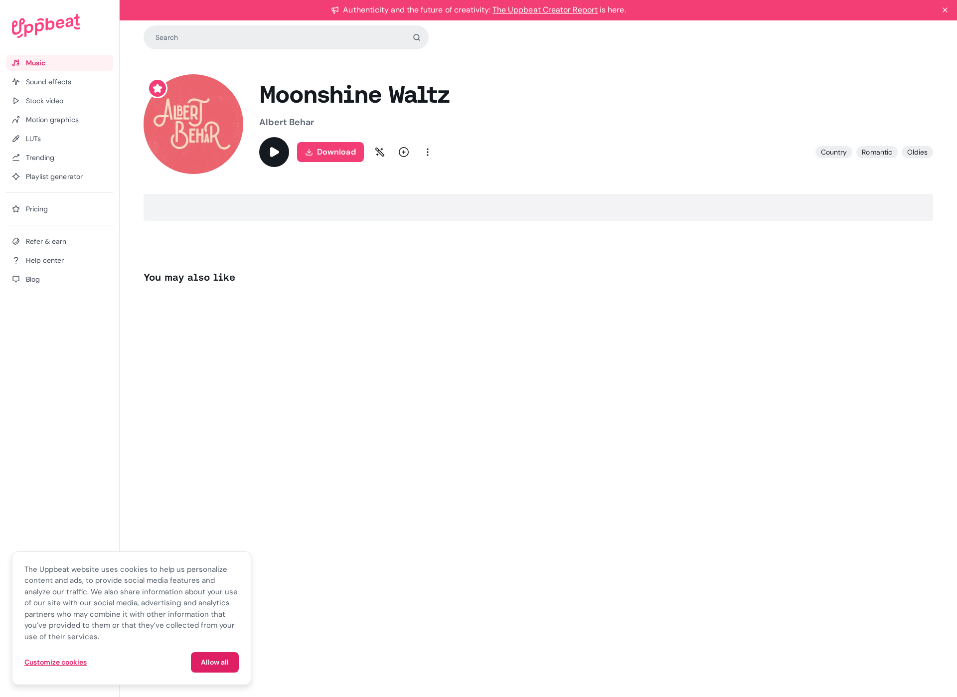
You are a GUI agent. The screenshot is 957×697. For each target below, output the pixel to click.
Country (834, 152)
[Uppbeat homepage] (59, 26)
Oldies (917, 152)
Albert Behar (286, 122)
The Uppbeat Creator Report (545, 9)
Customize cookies (55, 662)
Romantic (877, 152)
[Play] (274, 152)
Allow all (215, 662)
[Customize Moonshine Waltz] (380, 152)
